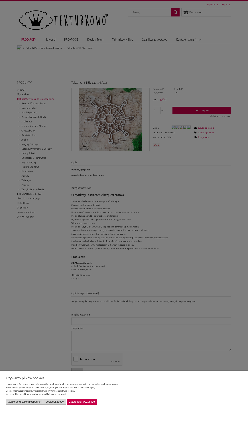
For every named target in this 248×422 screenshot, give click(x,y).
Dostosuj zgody (55, 401)
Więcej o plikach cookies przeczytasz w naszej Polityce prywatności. (36, 394)
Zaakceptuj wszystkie (82, 401)
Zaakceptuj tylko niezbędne (24, 401)
